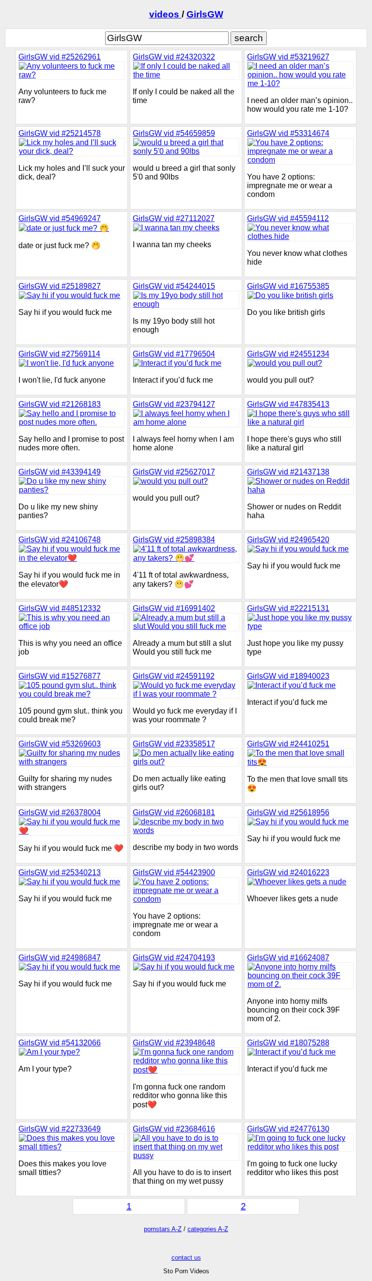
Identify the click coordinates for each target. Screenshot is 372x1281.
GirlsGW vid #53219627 (288, 57)
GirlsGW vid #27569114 (59, 354)
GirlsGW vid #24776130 (288, 1129)
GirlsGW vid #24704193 (174, 957)
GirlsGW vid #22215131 (288, 608)
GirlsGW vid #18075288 (288, 1043)
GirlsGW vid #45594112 (288, 218)
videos (165, 14)
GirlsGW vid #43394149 (59, 472)
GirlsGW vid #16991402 (174, 608)
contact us (186, 1257)
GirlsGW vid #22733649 (59, 1129)
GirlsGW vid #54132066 (59, 1043)
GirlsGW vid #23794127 (174, 404)
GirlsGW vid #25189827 (59, 286)
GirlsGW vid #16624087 (288, 957)
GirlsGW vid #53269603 (59, 744)
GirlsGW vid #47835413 (288, 404)
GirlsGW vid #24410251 (288, 744)
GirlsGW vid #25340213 (59, 872)
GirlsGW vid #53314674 (288, 133)
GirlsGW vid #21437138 (288, 472)
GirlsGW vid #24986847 (59, 957)
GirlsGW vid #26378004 (59, 812)
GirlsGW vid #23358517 (174, 744)
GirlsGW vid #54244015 (174, 286)
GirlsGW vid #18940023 (288, 676)
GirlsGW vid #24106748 (59, 540)
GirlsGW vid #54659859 (174, 133)
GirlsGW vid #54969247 (59, 218)
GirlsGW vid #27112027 (174, 218)
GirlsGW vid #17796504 (174, 354)
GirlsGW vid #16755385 (288, 286)
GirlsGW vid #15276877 (59, 676)
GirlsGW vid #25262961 (59, 57)
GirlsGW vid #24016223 (288, 872)
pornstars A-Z (163, 1229)
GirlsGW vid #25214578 (59, 133)
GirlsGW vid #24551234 (288, 354)
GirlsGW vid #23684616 (174, 1129)
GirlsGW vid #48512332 (59, 608)
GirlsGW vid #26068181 (174, 812)
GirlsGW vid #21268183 (59, 404)
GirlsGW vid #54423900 (174, 872)
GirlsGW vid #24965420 (288, 540)
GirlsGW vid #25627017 (174, 472)
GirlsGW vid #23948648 (174, 1043)
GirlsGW (204, 14)
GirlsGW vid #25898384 (174, 540)
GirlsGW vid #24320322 (174, 57)
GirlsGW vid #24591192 (174, 676)
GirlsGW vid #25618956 (288, 812)
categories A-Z (207, 1229)
